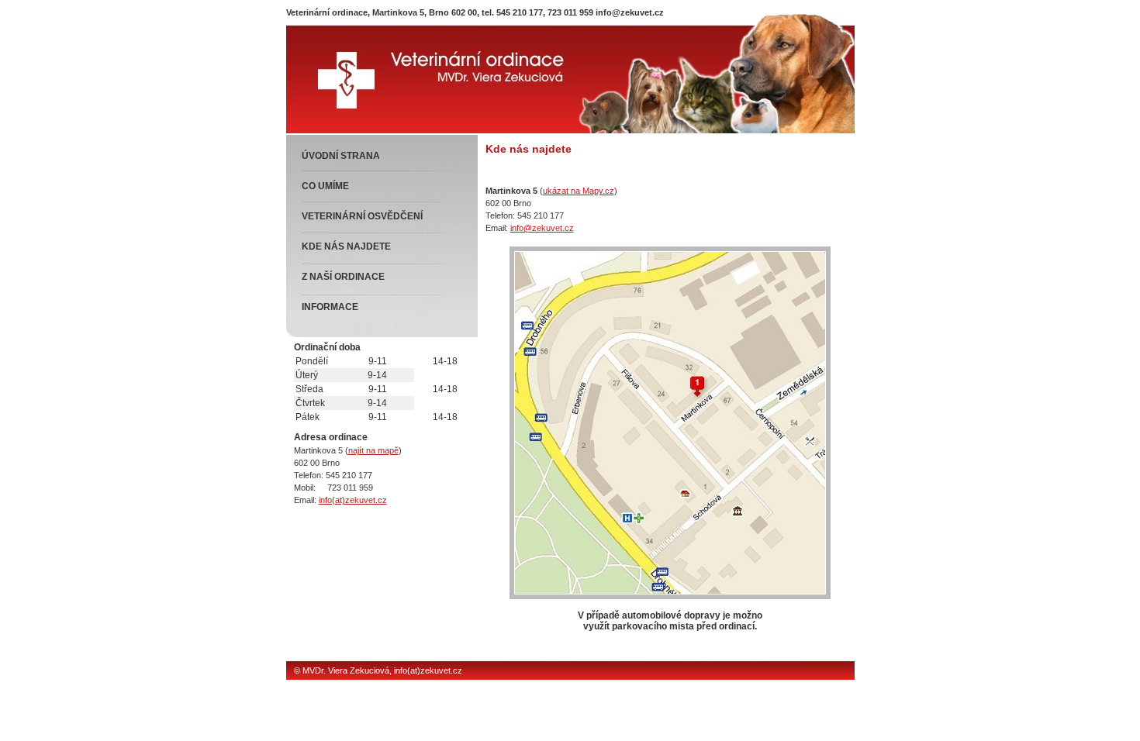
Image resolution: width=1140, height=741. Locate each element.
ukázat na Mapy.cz (578, 190)
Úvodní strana (341, 155)
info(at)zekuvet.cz (353, 500)
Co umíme (325, 186)
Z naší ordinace (343, 276)
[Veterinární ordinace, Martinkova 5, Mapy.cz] (670, 596)
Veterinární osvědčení (362, 216)
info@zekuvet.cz (630, 12)
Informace (330, 307)
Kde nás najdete (346, 246)
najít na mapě (373, 450)
